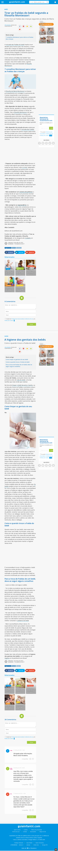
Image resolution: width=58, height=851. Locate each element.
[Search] (47, 2)
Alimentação (30, 685)
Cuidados (28, 238)
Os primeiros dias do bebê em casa (20, 272)
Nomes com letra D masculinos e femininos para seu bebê (43, 38)
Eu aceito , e (46, 133)
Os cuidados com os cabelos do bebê (19, 706)
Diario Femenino (40, 842)
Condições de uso (49, 133)
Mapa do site (42, 831)
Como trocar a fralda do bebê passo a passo (9, 690)
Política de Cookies (9, 320)
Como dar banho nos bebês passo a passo (20, 690)
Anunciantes (33, 831)
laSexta (28, 845)
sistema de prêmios (25, 192)
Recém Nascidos (19, 268)
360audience (33, 848)
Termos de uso (16, 831)
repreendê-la (22, 205)
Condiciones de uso (29, 319)
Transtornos (20, 285)
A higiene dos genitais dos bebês (9, 272)
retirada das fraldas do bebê (15, 44)
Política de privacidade (36, 829)
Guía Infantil (29, 842)
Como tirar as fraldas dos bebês (9, 289)
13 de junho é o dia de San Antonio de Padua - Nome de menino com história (42, 27)
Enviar (31, 324)
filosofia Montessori (20, 112)
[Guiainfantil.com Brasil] (17, 2)
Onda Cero (36, 845)
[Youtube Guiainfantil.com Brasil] (53, 143)
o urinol (24, 167)
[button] (5, 2)
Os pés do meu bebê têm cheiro (9, 707)
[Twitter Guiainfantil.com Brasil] (50, 143)
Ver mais (31, 816)
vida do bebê (21, 380)
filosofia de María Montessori (15, 91)
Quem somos (17, 829)
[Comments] (20, 30)
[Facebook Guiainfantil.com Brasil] (39, 143)
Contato (25, 831)
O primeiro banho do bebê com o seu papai (30, 690)
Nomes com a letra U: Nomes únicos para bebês (49, 38)
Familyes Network (18, 842)
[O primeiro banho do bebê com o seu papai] (31, 683)
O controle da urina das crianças (19, 289)
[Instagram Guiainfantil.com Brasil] (46, 143)
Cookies (26, 829)
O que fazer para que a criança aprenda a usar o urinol (30, 271)
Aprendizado (30, 266)
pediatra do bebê (23, 620)
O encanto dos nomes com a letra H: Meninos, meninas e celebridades (51, 30)
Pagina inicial (8, 247)
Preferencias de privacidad (17, 319)
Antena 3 (21, 845)
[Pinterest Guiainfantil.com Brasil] (43, 143)
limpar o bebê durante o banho (22, 385)
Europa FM (44, 845)
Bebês (6, 9)
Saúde (6, 336)
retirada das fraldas (27, 129)
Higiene (8, 268)
